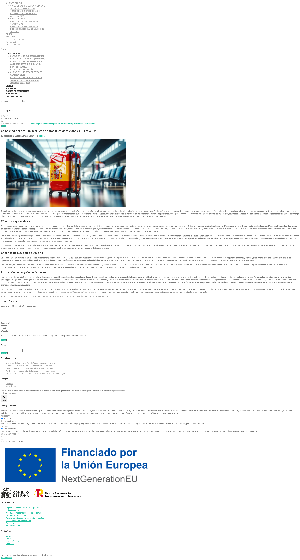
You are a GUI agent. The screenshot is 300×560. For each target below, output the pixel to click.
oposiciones (11, 386)
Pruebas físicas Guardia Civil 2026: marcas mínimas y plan (30, 371)
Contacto (10, 523)
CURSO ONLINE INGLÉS (20, 19)
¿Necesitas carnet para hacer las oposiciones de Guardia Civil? (82, 296)
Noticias (24, 124)
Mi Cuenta (10, 544)
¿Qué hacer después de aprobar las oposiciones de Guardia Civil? (28, 296)
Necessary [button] (5, 416)
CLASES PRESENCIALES (15, 39)
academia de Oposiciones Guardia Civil (77, 292)
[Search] (24, 101)
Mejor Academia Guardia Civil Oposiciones (24, 508)
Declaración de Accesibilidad (18, 521)
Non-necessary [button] (7, 426)
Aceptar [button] (113, 391)
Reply (4, 340)
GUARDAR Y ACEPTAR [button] (10, 434)
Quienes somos (12, 510)
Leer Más (121, 391)
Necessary (8, 418)
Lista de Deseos (13, 541)
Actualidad (10, 37)
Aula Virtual (11, 42)
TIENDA (9, 34)
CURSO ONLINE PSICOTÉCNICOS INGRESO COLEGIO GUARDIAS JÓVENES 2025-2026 (27, 29)
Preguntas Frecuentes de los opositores (23, 513)
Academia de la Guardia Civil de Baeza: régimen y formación (31, 363)
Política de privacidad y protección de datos (25, 518)
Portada (4, 124)
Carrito (9, 536)
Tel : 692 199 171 (13, 44)
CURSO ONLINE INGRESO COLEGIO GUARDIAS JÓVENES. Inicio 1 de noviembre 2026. (25, 13)
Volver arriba (6, 558)
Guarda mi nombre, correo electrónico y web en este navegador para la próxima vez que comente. (45, 336)
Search (4, 353)
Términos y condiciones (16, 515)
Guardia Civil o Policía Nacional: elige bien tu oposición (29, 366)
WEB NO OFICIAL (13, 526)
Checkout (10, 538)
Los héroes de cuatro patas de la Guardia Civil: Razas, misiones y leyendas (37, 373)
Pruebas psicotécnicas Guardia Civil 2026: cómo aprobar (29, 368)
